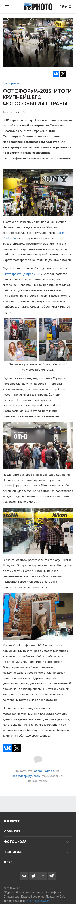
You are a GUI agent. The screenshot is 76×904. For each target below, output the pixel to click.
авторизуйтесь (45, 770)
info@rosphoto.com (38, 900)
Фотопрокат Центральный (22, 274)
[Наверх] (70, 890)
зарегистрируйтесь (26, 776)
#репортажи (11, 83)
